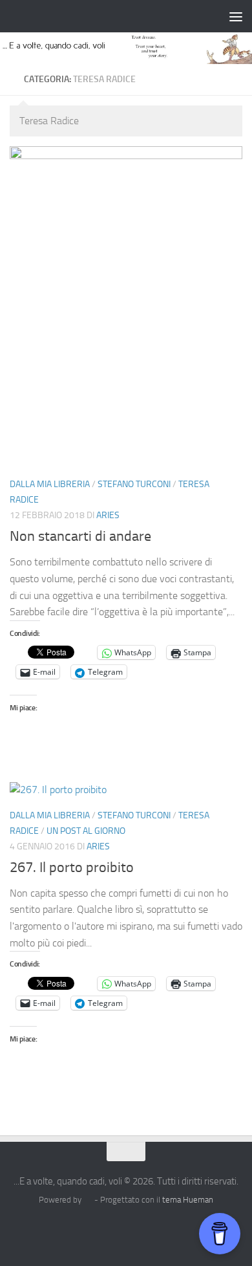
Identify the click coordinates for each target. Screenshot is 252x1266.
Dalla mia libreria (50, 484)
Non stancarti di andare (80, 536)
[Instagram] (91, 1230)
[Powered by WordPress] (87, 1199)
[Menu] (236, 16)
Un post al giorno (86, 830)
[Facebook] (68, 1230)
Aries (108, 515)
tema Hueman (187, 1200)
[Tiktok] (138, 1230)
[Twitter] (114, 1230)
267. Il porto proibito (72, 867)
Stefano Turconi (134, 484)
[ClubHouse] (161, 1230)
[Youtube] (184, 1230)
